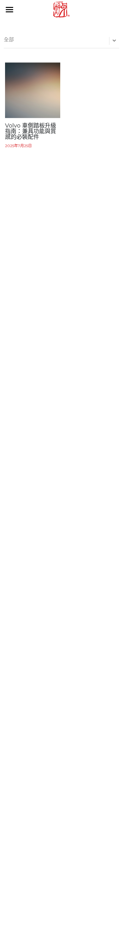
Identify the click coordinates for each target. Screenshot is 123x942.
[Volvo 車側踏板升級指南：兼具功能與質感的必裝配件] (33, 90)
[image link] (61, 9)
